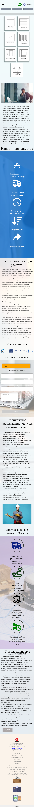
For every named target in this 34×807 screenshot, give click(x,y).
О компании (17, 751)
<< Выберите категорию (21, 368)
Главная (4, 13)
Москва (29, 4)
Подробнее (7, 730)
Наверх (17, 806)
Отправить (15, 411)
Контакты (17, 753)
